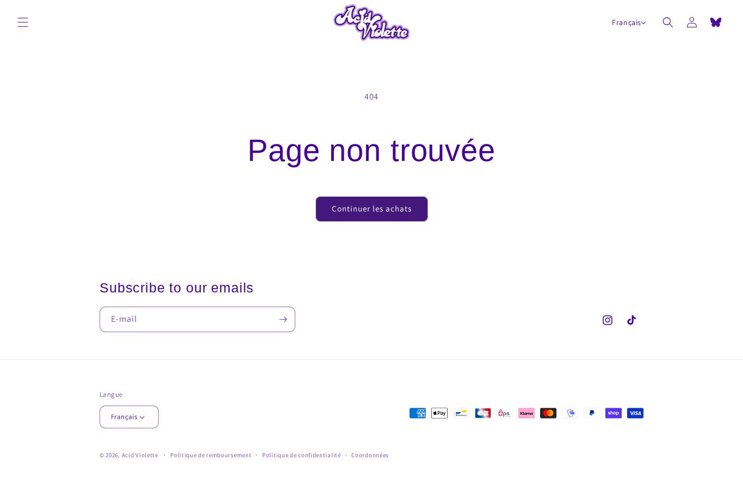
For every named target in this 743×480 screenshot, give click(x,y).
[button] (23, 22)
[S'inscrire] (283, 319)
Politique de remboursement (210, 455)
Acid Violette (140, 455)
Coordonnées (370, 455)
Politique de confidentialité (301, 455)
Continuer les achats (372, 208)
